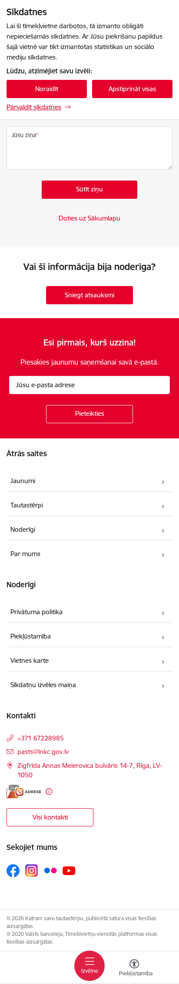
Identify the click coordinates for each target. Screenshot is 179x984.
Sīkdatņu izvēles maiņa (43, 685)
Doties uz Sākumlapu (89, 218)
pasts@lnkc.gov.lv (43, 751)
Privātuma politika (36, 612)
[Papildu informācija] (49, 791)
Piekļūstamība (30, 636)
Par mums (25, 554)
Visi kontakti (50, 817)
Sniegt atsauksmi (89, 295)
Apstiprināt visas (132, 89)
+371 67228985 (40, 738)
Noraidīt (46, 89)
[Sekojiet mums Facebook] (13, 870)
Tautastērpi (26, 505)
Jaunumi (22, 481)
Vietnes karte (29, 660)
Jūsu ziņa (24, 135)
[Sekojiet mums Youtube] (69, 870)
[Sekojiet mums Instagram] (31, 870)
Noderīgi (22, 529)
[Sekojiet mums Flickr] (50, 870)
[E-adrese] (24, 791)
